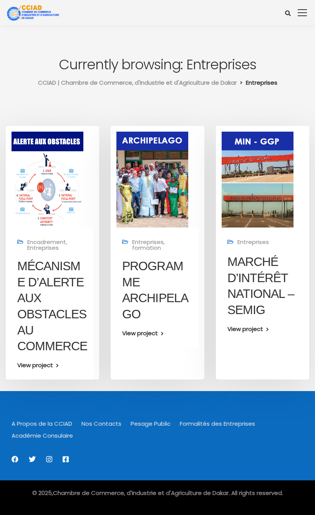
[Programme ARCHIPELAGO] (152, 179)
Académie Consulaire (42, 435)
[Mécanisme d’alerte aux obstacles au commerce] (47, 179)
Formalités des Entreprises (217, 424)
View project (35, 365)
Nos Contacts (101, 424)
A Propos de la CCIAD (42, 424)
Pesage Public (151, 424)
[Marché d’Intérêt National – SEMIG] (257, 179)
